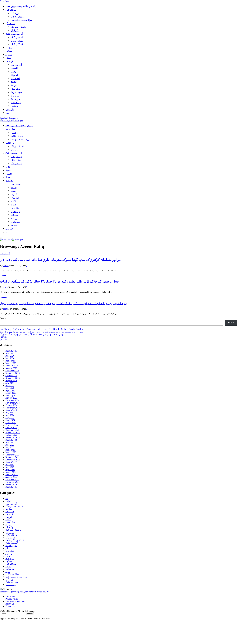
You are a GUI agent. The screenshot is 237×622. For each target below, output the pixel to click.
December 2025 (12, 370)
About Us (9, 604)
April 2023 (10, 450)
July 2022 (9, 464)
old (6, 498)
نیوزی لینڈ (15, 99)
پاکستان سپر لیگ (18, 27)
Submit (30, 614)
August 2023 (11, 440)
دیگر (7, 548)
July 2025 (9, 383)
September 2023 (12, 437)
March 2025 (10, 393)
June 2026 (9, 356)
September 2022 (12, 459)
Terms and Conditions (15, 601)
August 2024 (11, 410)
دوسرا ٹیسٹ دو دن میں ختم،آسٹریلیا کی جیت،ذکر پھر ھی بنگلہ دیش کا (32, 334)
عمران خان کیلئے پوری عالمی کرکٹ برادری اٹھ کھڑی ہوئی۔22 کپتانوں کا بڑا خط (42, 332)
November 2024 (12, 403)
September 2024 (12, 408)
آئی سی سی (16, 65)
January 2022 (11, 477)
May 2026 (9, 358)
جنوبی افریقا (16, 92)
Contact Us (10, 606)
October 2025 (11, 375)
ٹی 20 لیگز (10, 23)
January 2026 (11, 368)
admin (6, 265)
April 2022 (10, 469)
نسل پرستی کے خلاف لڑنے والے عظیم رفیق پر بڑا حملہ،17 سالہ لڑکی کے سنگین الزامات (59, 281)
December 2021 (12, 479)
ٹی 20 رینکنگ (17, 44)
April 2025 (10, 390)
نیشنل (8, 58)
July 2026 (9, 353)
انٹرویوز (8, 54)
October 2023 (11, 435)
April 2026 (10, 361)
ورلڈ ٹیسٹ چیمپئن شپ (21, 20)
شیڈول (8, 51)
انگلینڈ (13, 82)
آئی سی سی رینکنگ (14, 34)
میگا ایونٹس (10, 10)
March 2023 (10, 452)
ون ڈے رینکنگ (17, 40)
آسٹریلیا (14, 75)
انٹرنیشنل (9, 61)
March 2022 (10, 472)
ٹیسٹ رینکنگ (17, 37)
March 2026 (10, 363)
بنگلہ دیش (15, 89)
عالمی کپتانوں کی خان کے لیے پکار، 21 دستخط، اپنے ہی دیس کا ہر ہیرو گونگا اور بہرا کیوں (41, 329)
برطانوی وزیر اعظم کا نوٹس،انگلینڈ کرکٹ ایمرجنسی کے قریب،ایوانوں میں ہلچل (63, 303)
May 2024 (9, 417)
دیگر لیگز (15, 30)
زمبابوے (14, 106)
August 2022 (11, 462)
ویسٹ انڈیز (16, 102)
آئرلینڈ (13, 85)
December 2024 (12, 400)
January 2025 (11, 398)
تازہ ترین (9, 109)
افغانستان (15, 78)
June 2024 (9, 415)
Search (3, 318)
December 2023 (12, 430)
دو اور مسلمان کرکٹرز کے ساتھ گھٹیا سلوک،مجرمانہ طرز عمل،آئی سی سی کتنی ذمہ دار (60, 259)
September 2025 (12, 378)
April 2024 (10, 420)
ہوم (7, 113)
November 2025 (12, 373)
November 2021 (12, 482)
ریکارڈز (8, 47)
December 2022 (12, 455)
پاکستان (14, 68)
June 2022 (9, 467)
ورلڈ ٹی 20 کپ (17, 16)
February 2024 (11, 425)
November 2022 (12, 457)
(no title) (3, 337)
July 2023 (9, 442)
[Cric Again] (12, 120)
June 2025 (9, 385)
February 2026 (11, 366)
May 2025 (9, 388)
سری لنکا (15, 95)
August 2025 (11, 380)
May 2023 (9, 447)
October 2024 (11, 405)
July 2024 (9, 413)
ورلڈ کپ (15, 13)
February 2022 (11, 474)
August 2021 (11, 487)
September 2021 (12, 484)
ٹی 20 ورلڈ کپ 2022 (14, 540)
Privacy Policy (11, 599)
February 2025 (11, 395)
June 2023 (9, 445)
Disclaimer (10, 596)
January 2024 (11, 427)
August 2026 (11, 351)
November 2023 (12, 432)
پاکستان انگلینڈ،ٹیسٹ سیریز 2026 (20, 6)
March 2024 (10, 422)
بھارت (13, 71)
